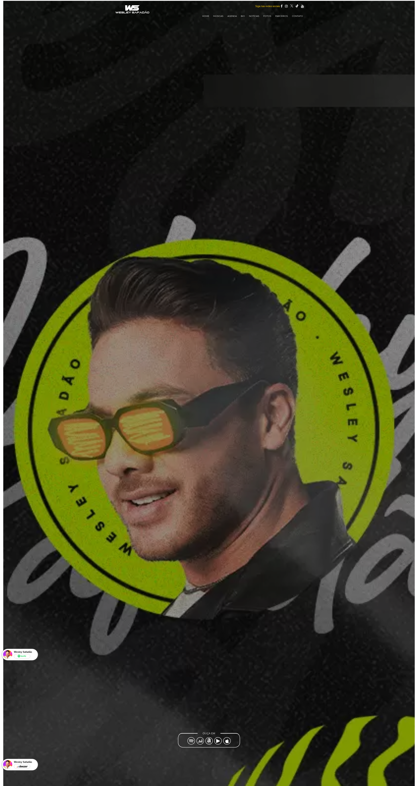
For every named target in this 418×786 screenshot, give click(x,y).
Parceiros (281, 16)
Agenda (232, 16)
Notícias (254, 16)
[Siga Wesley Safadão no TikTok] (297, 6)
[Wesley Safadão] (132, 9)
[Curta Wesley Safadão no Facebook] (281, 6)
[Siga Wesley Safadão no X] (291, 6)
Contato (297, 16)
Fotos (267, 16)
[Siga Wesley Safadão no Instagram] (286, 6)
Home (205, 16)
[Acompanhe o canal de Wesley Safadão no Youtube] (302, 6)
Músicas (218, 16)
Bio (243, 16)
